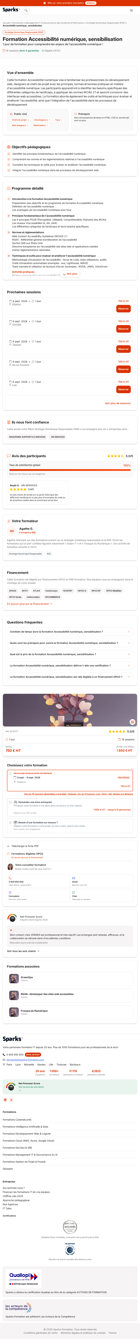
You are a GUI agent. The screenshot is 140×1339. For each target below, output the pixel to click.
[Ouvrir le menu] (131, 10)
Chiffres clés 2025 (13, 1196)
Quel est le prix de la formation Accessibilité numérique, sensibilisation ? (53, 654)
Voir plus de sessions (118, 403)
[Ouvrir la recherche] (26, 10)
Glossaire (8, 1168)
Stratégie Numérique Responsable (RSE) (105, 23)
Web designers (19, 125)
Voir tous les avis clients (21, 951)
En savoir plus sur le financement (28, 604)
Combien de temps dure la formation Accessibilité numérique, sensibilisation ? (56, 631)
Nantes (41, 1064)
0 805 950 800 (15, 1054)
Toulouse (16, 344)
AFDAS (12, 590)
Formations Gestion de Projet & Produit (24, 1161)
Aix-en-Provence (20, 364)
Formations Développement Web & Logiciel (27, 1133)
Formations (17, 23)
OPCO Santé (15, 597)
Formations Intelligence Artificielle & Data (25, 1126)
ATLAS (36, 590)
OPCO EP (96, 590)
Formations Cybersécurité (17, 1119)
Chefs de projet (19, 120)
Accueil (6, 23)
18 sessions (22, 50)
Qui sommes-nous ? (14, 1187)
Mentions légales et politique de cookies (83, 1332)
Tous (57, 120)
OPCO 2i (82, 590)
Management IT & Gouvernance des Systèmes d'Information (55, 23)
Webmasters (39, 125)
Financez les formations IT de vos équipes (26, 1191)
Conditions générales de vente (41, 1332)
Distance (16, 304)
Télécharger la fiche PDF (25, 846)
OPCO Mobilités (114, 590)
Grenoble (16, 324)
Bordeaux (75, 1064)
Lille (51, 1064)
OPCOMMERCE (52, 597)
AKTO (25, 590)
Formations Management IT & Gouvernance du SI (30, 1154)
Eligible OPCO (52, 50)
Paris (9, 1064)
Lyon (14, 385)
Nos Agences (10, 1204)
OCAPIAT (67, 590)
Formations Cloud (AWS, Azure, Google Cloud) (28, 1140)
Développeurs (41, 120)
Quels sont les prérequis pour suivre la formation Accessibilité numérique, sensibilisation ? (64, 642)
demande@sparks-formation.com (25, 1059)
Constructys (51, 590)
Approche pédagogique (16, 1200)
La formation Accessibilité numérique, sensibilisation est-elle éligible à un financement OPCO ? (66, 676)
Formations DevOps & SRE (17, 1147)
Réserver (123, 308)
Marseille (29, 1064)
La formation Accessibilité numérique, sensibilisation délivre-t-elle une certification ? (60, 665)
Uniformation (33, 597)
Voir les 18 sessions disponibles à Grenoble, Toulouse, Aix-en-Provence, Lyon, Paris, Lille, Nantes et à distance (78, 794)
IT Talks (7, 1208)
